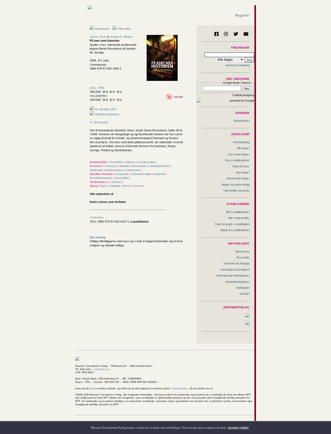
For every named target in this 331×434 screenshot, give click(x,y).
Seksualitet (122, 177)
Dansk (104, 185)
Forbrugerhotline (179, 388)
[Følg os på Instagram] (226, 34)
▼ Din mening (98, 122)
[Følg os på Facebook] (216, 34)
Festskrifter (116, 162)
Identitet (124, 165)
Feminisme (110, 165)
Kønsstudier (140, 165)
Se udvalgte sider (105, 109)
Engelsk (115, 185)
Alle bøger (243, 148)
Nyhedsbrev (102, 28)
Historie (131, 162)
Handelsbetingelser (237, 281)
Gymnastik (122, 174)
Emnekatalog (241, 142)
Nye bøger (242, 172)
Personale (243, 257)
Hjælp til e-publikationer (234, 230)
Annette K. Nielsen (121, 36)
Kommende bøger (238, 178)
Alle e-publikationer (237, 212)
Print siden (124, 28)
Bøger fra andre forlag (235, 184)
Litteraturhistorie (159, 165)
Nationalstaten (114, 170)
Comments (96, 217)
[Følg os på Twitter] (235, 34)
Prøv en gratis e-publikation (232, 224)
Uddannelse (133, 170)
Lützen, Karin (98, 36)
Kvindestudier (146, 162)
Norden (117, 182)
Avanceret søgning (237, 65)
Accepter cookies (238, 427)
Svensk (138, 185)
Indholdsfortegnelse (106, 114)
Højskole (160, 174)
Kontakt (244, 293)
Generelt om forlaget (236, 263)
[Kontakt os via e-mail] (246, 34)
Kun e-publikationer (237, 160)
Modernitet (97, 170)
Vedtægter (242, 287)
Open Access (240, 166)
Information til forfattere (235, 269)
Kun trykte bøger (238, 154)
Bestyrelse (242, 251)
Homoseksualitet (141, 174)
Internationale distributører (232, 275)
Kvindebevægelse (101, 177)
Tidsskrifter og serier (236, 190)
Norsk (127, 185)
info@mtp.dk (101, 369)
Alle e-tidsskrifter (238, 217)
